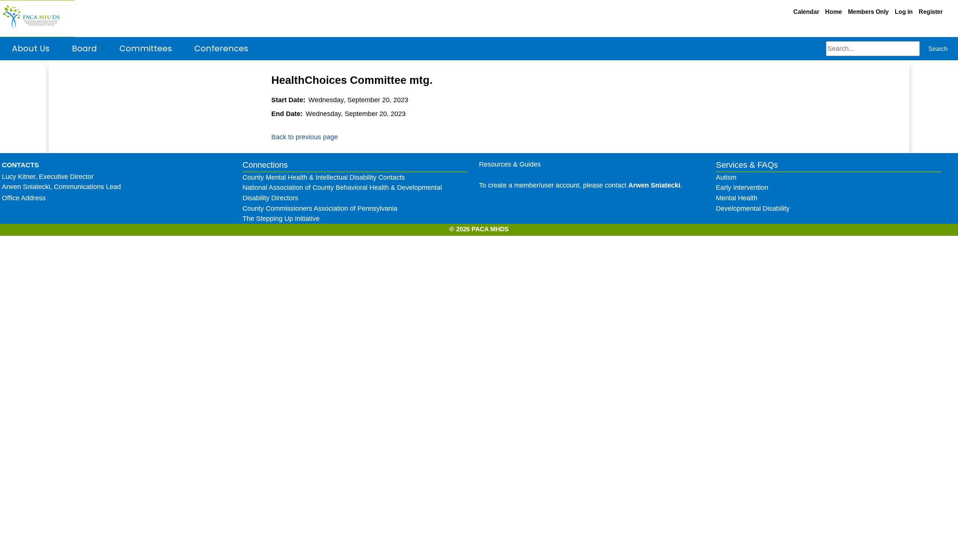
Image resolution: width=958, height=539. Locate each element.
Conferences (221, 48)
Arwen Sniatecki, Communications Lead (61, 187)
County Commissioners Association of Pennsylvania (319, 208)
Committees (145, 48)
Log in (904, 12)
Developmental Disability (753, 208)
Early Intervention (742, 187)
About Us (30, 48)
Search (938, 49)
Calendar (806, 12)
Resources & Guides (510, 164)
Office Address (24, 198)
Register (931, 12)
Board (84, 48)
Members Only (868, 12)
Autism (726, 177)
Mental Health (737, 198)
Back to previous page (304, 137)
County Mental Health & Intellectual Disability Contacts (323, 177)
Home (833, 12)
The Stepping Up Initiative (281, 218)
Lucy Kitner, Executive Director (48, 176)
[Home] (37, 18)
